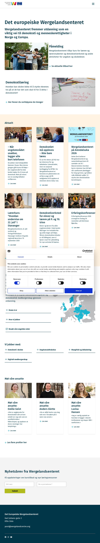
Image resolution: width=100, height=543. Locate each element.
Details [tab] (50, 257)
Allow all (79, 291)
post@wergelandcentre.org (17, 526)
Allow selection (50, 291)
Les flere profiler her (17, 442)
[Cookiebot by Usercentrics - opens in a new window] (83, 251)
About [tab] (79, 257)
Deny (21, 291)
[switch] (39, 282)
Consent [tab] (21, 257)
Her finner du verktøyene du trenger (25, 102)
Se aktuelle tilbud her (62, 66)
